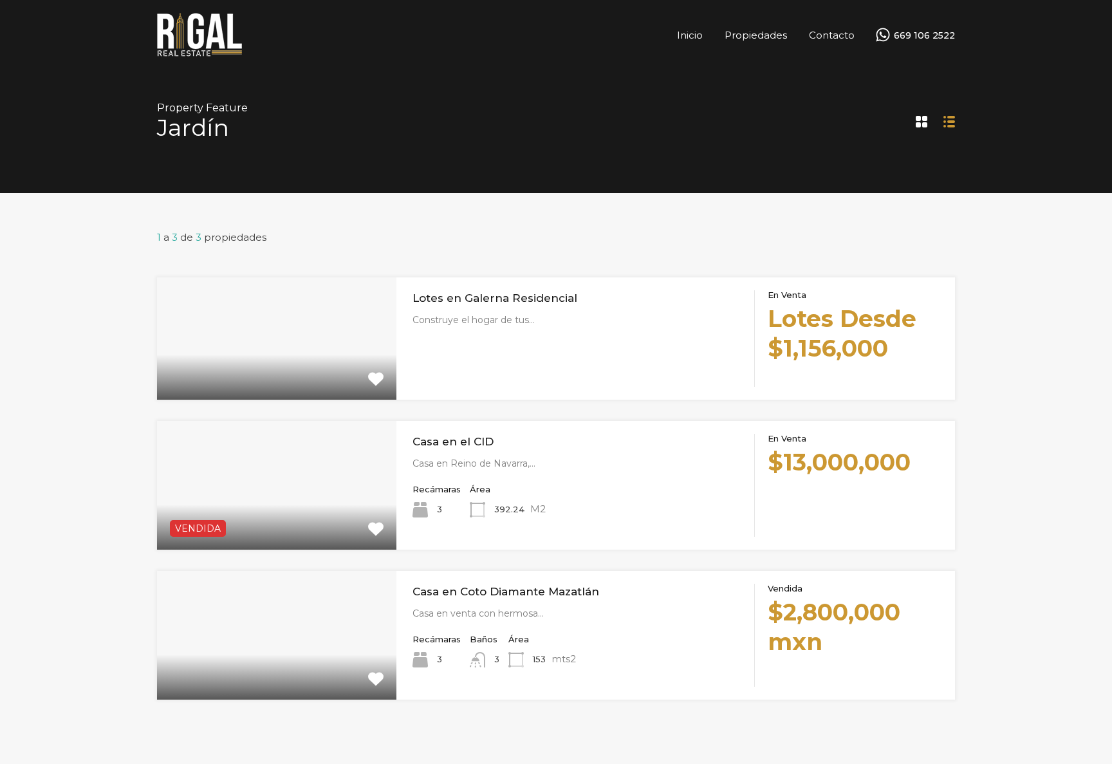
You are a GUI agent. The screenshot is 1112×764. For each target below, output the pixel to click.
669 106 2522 (924, 35)
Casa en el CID (453, 441)
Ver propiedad (277, 375)
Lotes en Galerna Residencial (494, 298)
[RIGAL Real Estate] (199, 52)
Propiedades (756, 35)
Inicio (690, 35)
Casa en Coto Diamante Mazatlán (505, 591)
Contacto (832, 35)
